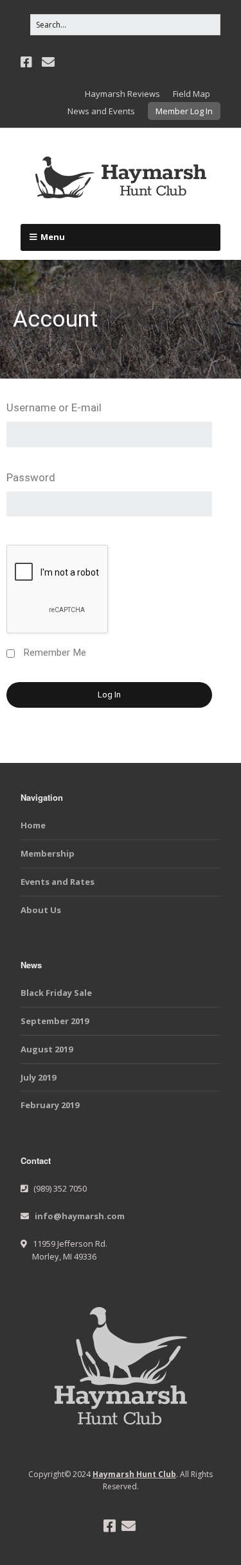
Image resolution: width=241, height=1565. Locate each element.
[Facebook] (28, 62)
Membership (48, 853)
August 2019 (47, 1049)
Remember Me (54, 652)
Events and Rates (57, 881)
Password (30, 477)
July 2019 (38, 1077)
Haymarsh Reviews (122, 93)
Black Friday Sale (56, 992)
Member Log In (184, 111)
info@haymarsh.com (80, 1216)
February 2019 (50, 1105)
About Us (41, 910)
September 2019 (55, 1021)
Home (33, 825)
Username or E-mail (54, 407)
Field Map (191, 93)
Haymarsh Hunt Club (134, 1474)
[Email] (47, 62)
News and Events (101, 111)
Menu (52, 237)
